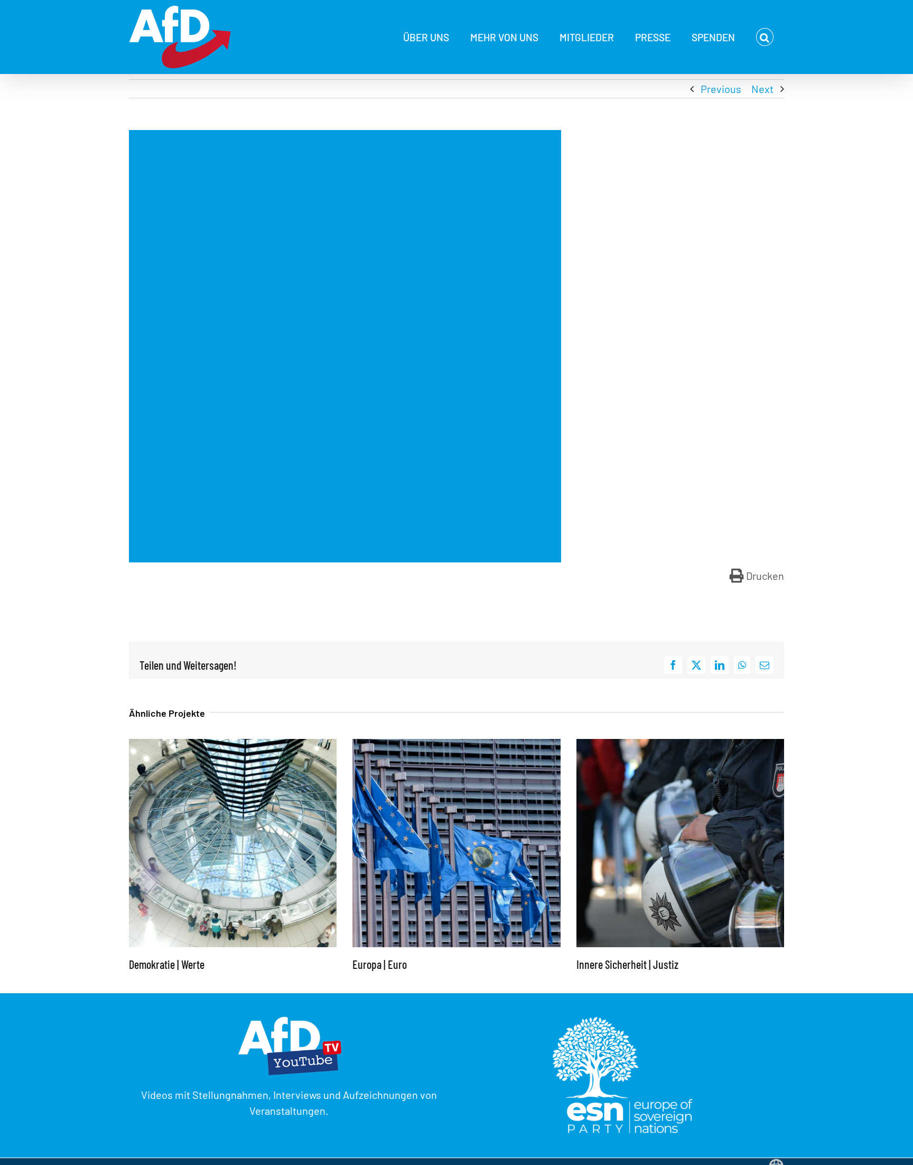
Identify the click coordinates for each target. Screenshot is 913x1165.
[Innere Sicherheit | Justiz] (680, 745)
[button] (765, 37)
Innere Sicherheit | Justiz (627, 964)
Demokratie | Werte (166, 964)
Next (762, 88)
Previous (721, 88)
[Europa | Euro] (456, 745)
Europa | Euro (379, 964)
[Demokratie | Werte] (233, 745)
